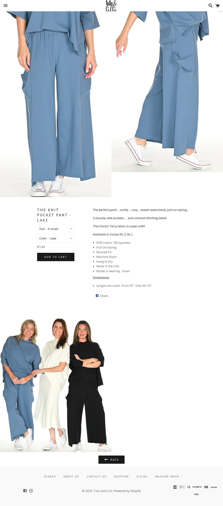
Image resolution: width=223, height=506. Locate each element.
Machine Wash (167, 476)
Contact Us (96, 476)
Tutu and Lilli (103, 491)
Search (50, 476)
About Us (71, 476)
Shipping (121, 476)
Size (42, 229)
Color (43, 238)
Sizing (142, 476)
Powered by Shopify (127, 491)
